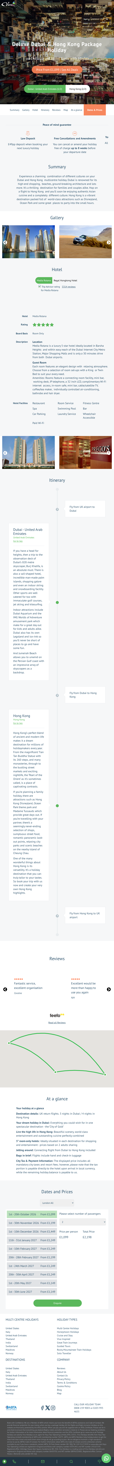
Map (66, 109)
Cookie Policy (63, 1386)
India (8, 1342)
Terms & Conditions (67, 1382)
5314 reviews (69, 286)
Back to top (103, 1449)
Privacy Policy (63, 1379)
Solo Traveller (64, 1353)
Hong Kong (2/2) (77, 88)
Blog (59, 1389)
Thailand (10, 1338)
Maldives (10, 1349)
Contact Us (62, 1375)
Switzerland (12, 1346)
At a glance (76, 109)
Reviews (56, 109)
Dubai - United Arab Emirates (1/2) (45, 88)
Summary (14, 109)
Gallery (25, 109)
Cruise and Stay (65, 1335)
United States (12, 1328)
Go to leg (18, 540)
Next (108, 241)
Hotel (35, 109)
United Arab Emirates (16, 1335)
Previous (4, 241)
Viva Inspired (63, 1338)
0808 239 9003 (82, 1407)
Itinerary (45, 109)
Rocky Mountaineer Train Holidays (74, 1349)
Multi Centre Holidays (68, 1328)
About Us (61, 1371)
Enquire (57, 1303)
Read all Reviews (57, 1022)
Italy (8, 1331)
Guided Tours (63, 1346)
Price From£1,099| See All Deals (57, 70)
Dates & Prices (94, 109)
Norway (9, 1353)
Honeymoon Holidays (68, 1331)
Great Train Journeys (67, 1342)
